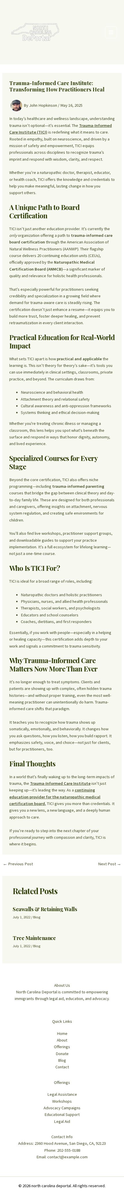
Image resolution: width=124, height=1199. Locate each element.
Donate (62, 1053)
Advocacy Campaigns (62, 1107)
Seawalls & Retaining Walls (45, 909)
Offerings (62, 1046)
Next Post (109, 864)
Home (62, 1033)
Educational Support (62, 1114)
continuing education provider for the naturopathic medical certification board (54, 796)
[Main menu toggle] (111, 32)
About (62, 1040)
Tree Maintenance (34, 937)
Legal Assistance (62, 1094)
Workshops (62, 1101)
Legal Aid (62, 1121)
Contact (62, 1066)
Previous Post (18, 864)
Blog (36, 917)
